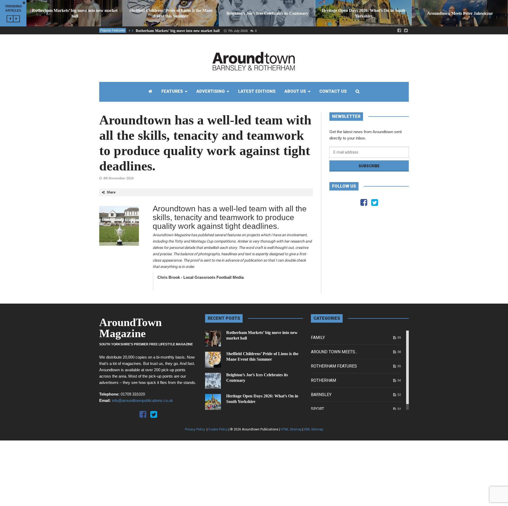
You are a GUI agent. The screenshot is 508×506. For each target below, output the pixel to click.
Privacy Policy (195, 429)
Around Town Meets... (334, 351)
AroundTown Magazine (130, 328)
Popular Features (112, 30)
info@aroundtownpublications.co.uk (142, 400)
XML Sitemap (313, 429)
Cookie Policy (218, 429)
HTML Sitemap (291, 429)
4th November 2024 (118, 178)
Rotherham (323, 380)
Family (318, 337)
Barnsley (321, 394)
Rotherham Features (334, 366)
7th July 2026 (238, 31)
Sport (317, 408)
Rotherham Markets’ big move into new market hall (178, 31)
